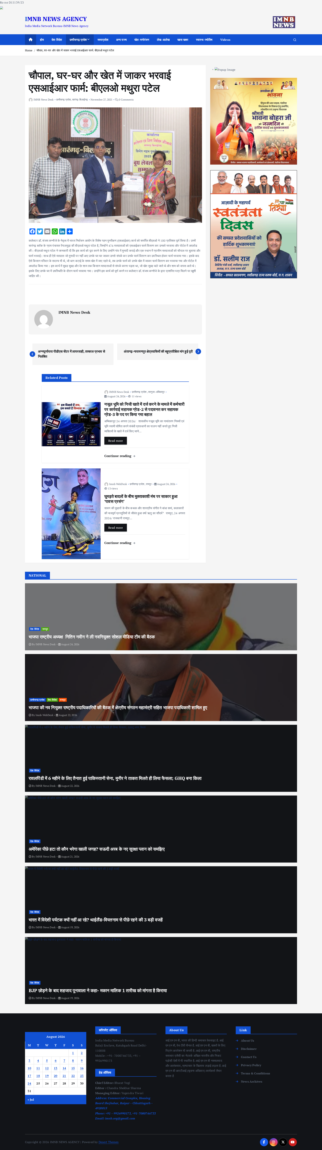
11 (38, 1068)
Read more (115, 441)
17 (29, 1076)
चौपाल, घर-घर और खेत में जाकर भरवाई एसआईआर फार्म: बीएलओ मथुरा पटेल (75, 50)
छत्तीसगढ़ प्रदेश (78, 40)
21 (64, 1076)
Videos (225, 40)
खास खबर (182, 40)
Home (29, 50)
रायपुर (149, 484)
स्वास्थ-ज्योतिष (204, 40)
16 (82, 1068)
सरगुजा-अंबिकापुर (156, 392)
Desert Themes (109, 1142)
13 (55, 1068)
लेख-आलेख (163, 40)
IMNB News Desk (43, 99)
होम (42, 40)
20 (55, 1076)
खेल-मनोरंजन (141, 40)
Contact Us (248, 1057)
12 (47, 1068)
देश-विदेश (57, 40)
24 (29, 1083)
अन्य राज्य (121, 40)
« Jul (31, 1099)
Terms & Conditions (255, 1073)
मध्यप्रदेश (103, 40)
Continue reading (118, 456)
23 (82, 1076)
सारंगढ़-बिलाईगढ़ (80, 99)
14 (64, 1068)
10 (29, 1068)
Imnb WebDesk (118, 484)
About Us (247, 1040)
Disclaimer (249, 1049)
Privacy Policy (251, 1065)
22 (73, 1076)
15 (73, 1068)
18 (38, 1076)
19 (47, 1076)
